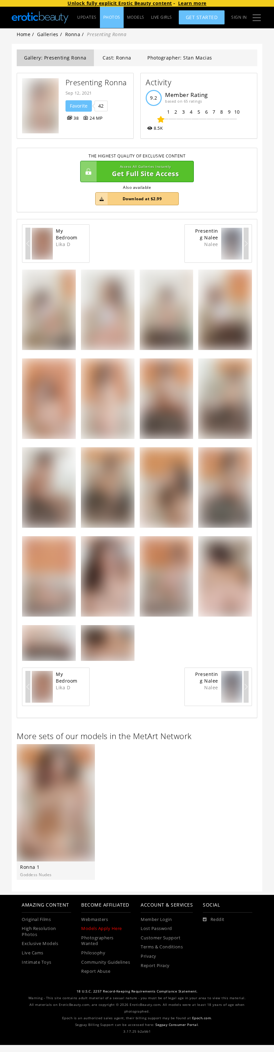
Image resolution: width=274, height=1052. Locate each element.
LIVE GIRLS (161, 17)
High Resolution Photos (39, 931)
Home (23, 34)
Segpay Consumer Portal (176, 1025)
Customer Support (160, 938)
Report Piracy (155, 965)
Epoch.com (201, 1018)
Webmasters (94, 919)
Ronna (73, 34)
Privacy (148, 956)
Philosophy (93, 953)
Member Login (156, 919)
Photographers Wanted (97, 941)
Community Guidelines (105, 962)
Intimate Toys (36, 962)
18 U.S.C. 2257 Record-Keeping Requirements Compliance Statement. (137, 991)
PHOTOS (111, 17)
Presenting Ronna (96, 82)
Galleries (47, 34)
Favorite (79, 106)
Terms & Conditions (162, 947)
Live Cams (32, 953)
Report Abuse (95, 971)
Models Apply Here (101, 928)
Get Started (202, 17)
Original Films (36, 919)
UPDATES (87, 17)
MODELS (135, 17)
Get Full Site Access (145, 171)
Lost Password (156, 928)
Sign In (239, 17)
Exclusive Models (40, 943)
